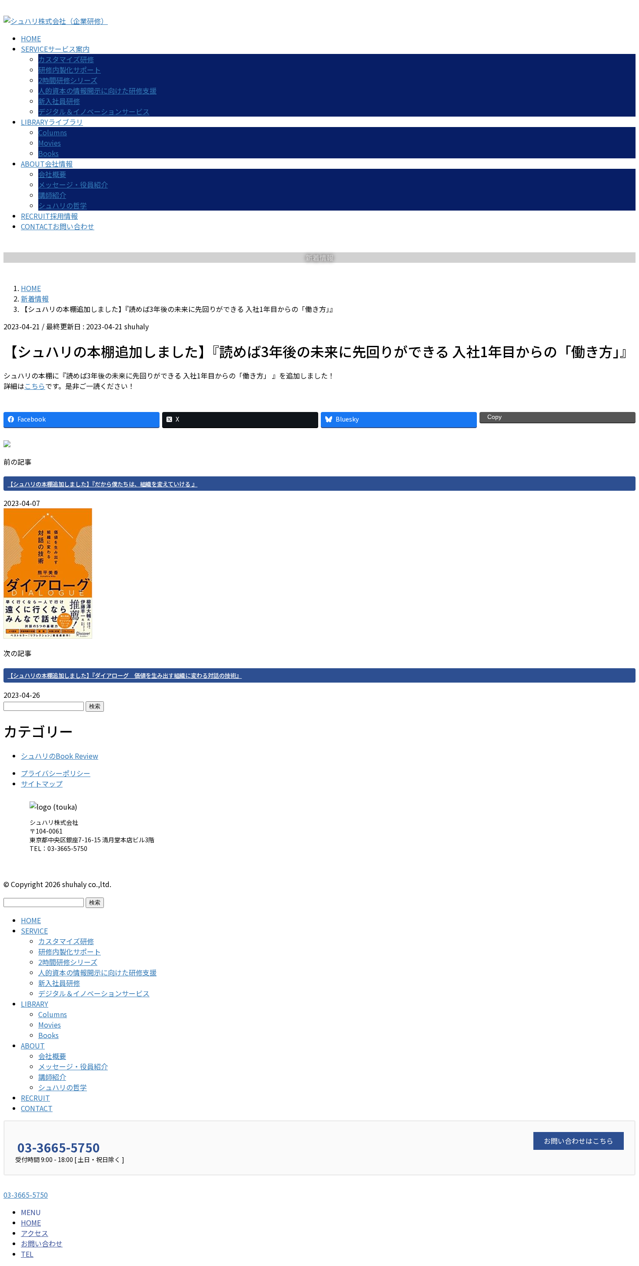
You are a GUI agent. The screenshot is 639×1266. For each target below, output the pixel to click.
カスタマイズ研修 (66, 59)
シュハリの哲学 (62, 205)
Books (48, 153)
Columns (52, 132)
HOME (31, 920)
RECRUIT (35, 1097)
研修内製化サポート (69, 69)
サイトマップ (42, 783)
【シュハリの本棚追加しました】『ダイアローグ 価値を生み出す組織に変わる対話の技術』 (124, 675)
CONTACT (37, 1108)
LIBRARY (34, 1003)
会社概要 (52, 174)
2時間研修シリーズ (67, 80)
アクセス (34, 1233)
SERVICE (34, 930)
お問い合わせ (42, 1243)
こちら (34, 386)
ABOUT (33, 1045)
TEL (27, 1254)
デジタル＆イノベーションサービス (94, 111)
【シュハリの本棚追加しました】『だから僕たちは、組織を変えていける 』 (102, 484)
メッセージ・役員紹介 (73, 184)
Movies (49, 142)
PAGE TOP (617, 1220)
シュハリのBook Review (59, 755)
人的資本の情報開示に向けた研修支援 (97, 90)
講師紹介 (52, 195)
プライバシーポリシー (55, 773)
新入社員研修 (59, 101)
